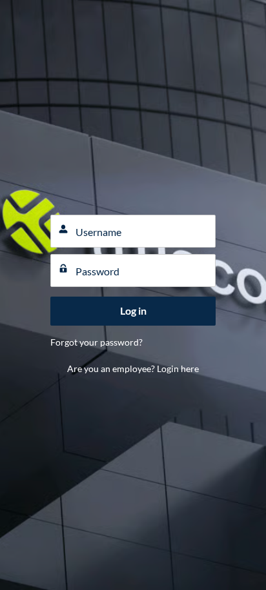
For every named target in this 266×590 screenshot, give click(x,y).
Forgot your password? (96, 342)
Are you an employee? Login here (133, 368)
